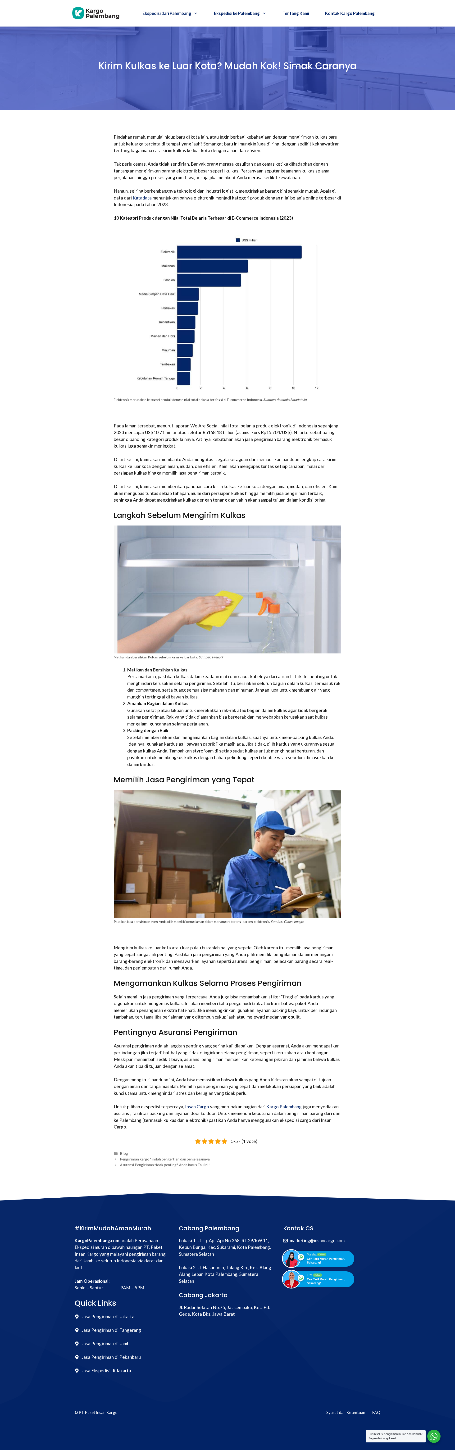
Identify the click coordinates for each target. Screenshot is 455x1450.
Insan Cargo (197, 1106)
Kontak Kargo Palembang (350, 13)
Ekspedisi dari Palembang (166, 13)
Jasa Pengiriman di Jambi (106, 1343)
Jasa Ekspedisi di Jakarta (106, 1370)
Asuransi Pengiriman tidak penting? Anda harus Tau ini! (165, 1164)
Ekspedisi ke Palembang (237, 13)
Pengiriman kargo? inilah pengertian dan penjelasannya (165, 1159)
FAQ (376, 1412)
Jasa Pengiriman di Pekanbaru (111, 1357)
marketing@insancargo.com (317, 1240)
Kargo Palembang (284, 1106)
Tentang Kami (295, 13)
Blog (124, 1153)
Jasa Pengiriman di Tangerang (111, 1330)
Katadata (142, 197)
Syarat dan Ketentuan (345, 1412)
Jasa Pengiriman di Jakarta (108, 1316)
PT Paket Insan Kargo (98, 1412)
